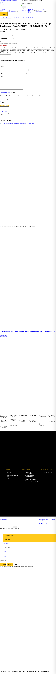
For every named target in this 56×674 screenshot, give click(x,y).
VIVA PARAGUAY (3, 519)
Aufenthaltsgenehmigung (31, 481)
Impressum (41, 519)
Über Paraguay (29, 476)
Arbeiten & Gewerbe (30, 479)
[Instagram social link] (23, 520)
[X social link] (6, 114)
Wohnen (27, 478)
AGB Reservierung (51, 519)
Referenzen (9, 472)
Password (27, 3)
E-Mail (1, 73)
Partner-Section (47, 470)
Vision (8, 473)
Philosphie (9, 470)
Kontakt (8, 476)
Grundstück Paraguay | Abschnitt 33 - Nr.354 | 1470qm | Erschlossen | (16, 10)
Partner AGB (41, 520)
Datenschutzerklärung (6, 92)
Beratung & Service (30, 473)
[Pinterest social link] (9, 114)
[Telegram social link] (14, 114)
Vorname (2, 66)
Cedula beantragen (29, 475)
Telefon (1, 76)
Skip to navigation (4, 0)
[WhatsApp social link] (25, 520)
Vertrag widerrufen (43, 523)
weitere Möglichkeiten (12, 475)
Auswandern (28, 472)
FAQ (26, 470)
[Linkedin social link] (11, 114)
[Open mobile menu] (21, 3)
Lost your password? (26, 10)
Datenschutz (45, 519)
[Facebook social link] (4, 114)
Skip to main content (12, 0)
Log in (24, 7)
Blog (7, 478)
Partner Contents (48, 472)
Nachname (2, 70)
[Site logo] (4, 3)
